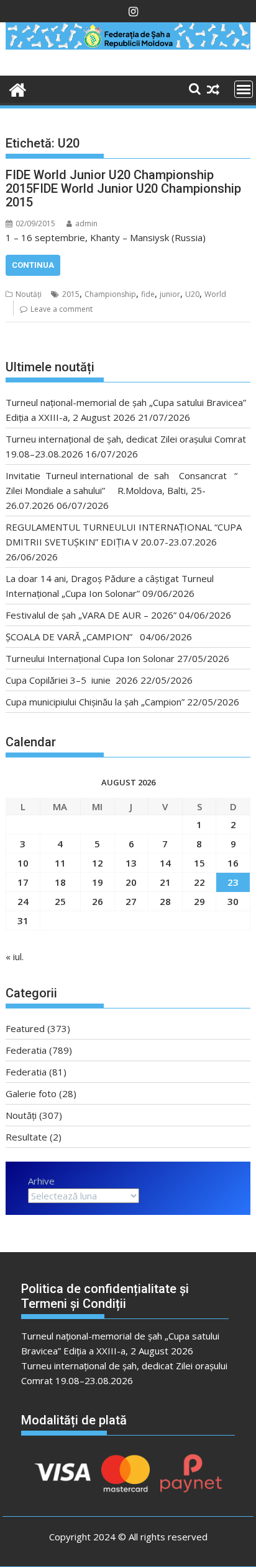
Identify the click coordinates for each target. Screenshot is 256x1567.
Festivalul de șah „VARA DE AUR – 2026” (91, 615)
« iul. (15, 956)
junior (170, 294)
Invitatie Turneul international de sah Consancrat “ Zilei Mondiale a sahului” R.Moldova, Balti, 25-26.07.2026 (121, 490)
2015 (71, 294)
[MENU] (243, 89)
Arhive (41, 1181)
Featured (25, 1028)
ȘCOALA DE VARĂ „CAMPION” (71, 636)
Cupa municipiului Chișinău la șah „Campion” (95, 701)
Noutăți (29, 294)
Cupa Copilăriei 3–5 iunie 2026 (72, 680)
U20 (192, 294)
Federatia (26, 1050)
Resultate (26, 1137)
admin (86, 223)
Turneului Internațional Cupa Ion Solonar (90, 658)
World (215, 294)
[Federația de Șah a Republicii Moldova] (128, 46)
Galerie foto (31, 1093)
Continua (33, 265)
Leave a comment (61, 309)
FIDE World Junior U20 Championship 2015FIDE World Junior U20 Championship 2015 (123, 188)
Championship (110, 294)
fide (148, 294)
